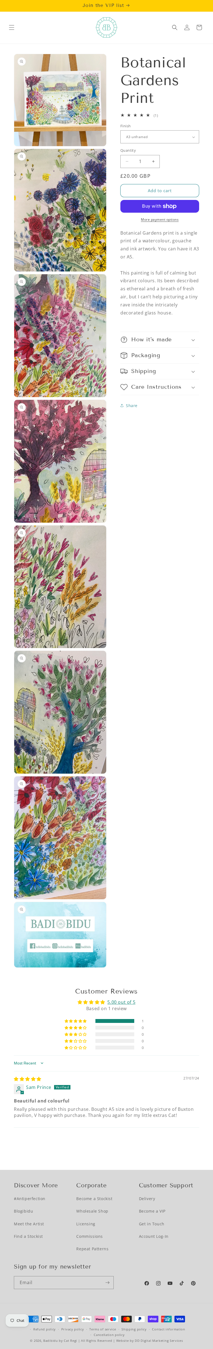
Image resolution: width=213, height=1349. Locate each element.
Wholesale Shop (92, 1211)
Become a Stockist (94, 1198)
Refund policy (44, 1329)
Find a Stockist (28, 1236)
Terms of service (102, 1329)
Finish (125, 125)
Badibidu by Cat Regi (60, 1340)
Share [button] (132, 405)
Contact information (168, 1329)
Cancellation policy (109, 1335)
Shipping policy (134, 1329)
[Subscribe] (107, 1282)
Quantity (128, 150)
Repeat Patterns (92, 1248)
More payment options (160, 219)
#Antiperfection (29, 1198)
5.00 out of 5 (121, 1002)
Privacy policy (72, 1329)
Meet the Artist (29, 1223)
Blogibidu (23, 1211)
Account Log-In (154, 1236)
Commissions (89, 1236)
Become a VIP (152, 1211)
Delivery (147, 1198)
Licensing (85, 1223)
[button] (12, 27)
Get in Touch (151, 1223)
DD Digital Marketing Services (159, 1340)
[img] (27, 1079)
